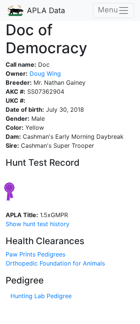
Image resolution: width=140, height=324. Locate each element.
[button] (37, 224)
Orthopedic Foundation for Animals (55, 263)
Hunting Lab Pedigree (41, 296)
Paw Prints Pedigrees (35, 254)
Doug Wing (44, 73)
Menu (108, 9)
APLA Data (45, 10)
